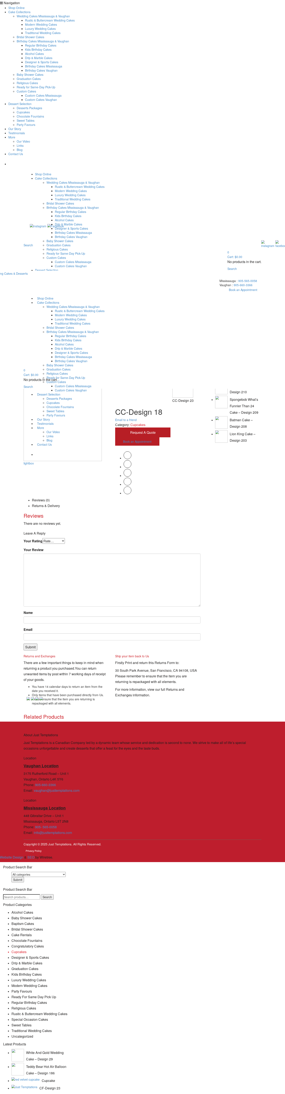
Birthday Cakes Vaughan (41, 70)
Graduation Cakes (29, 79)
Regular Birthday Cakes (40, 45)
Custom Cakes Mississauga (43, 95)
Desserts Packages (29, 108)
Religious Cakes (27, 83)
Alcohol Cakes (34, 54)
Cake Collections (19, 12)
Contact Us (15, 154)
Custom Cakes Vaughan (41, 99)
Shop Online (16, 8)
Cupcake (48, 1080)
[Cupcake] (25, 1079)
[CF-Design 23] (24, 1086)
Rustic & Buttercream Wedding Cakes (50, 20)
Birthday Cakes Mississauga (43, 66)
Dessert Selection (20, 104)
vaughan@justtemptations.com (56, 790)
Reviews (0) (41, 500)
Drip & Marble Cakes (38, 58)
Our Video (23, 141)
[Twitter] (127, 458)
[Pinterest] (127, 475)
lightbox (29, 463)
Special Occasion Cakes (29, 1019)
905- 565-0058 (46, 827)
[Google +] (127, 484)
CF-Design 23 (49, 1088)
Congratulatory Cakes (27, 946)
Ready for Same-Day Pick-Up (36, 87)
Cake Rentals (21, 934)
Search (47, 897)
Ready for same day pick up (33, 996)
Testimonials (16, 133)
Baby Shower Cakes (30, 74)
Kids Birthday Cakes (38, 49)
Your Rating (33, 541)
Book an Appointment (243, 290)
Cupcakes (23, 112)
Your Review (33, 549)
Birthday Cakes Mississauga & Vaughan (43, 41)
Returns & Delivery (46, 505)
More (11, 137)
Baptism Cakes (22, 923)
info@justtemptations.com (53, 832)
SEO (30, 857)
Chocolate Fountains (30, 116)
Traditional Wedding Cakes (43, 33)
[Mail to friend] (127, 493)
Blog (20, 150)
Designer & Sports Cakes (41, 62)
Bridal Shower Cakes (30, 37)
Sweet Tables (25, 120)
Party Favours (26, 125)
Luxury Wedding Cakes (40, 29)
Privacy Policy (34, 850)
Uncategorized (22, 1036)
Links (20, 145)
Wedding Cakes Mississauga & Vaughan (43, 16)
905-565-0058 (247, 281)
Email (28, 629)
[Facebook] (127, 467)
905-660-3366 (243, 285)
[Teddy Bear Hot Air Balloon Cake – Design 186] (17, 1069)
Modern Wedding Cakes (41, 24)
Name (28, 612)
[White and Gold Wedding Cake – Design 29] (17, 1055)
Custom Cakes (26, 91)
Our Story (14, 129)
